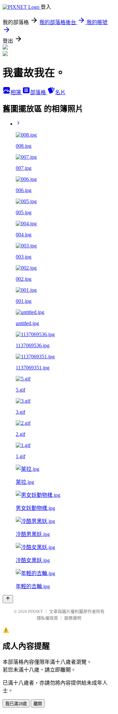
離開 (37, 703)
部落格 (38, 92)
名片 (60, 92)
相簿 (16, 92)
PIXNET (35, 611)
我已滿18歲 (16, 703)
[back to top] (8, 599)
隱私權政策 (47, 618)
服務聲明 (72, 618)
